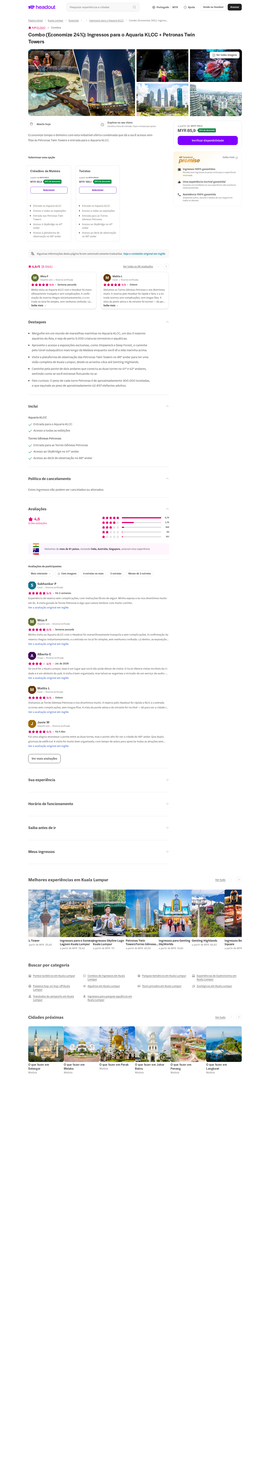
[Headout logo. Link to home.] (42, 7)
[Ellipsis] (84, 21)
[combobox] (103, 7)
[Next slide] (166, 266)
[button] (81, 82)
